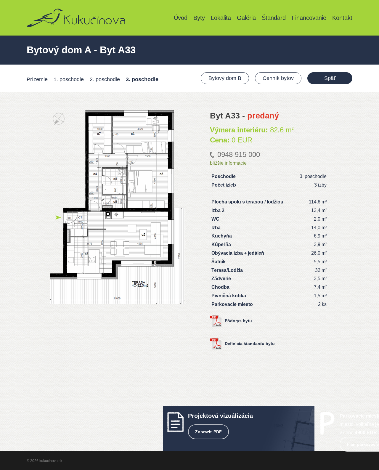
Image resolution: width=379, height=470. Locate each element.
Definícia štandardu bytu (250, 343)
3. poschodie (142, 79)
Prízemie (37, 79)
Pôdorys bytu (238, 320)
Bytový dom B (224, 78)
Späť (330, 78)
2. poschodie (105, 79)
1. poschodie (69, 79)
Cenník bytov (278, 78)
